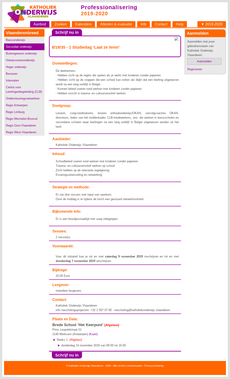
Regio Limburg (15, 112)
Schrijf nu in (67, 32)
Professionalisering (109, 7)
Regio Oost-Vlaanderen (21, 125)
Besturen (12, 73)
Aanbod (39, 24)
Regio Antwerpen (17, 105)
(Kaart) (93, 334)
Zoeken (61, 24)
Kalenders (83, 24)
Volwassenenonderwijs (20, 60)
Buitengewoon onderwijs (21, 53)
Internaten (12, 80)
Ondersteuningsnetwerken (23, 98)
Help (180, 24)
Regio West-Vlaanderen (21, 132)
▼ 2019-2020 (212, 24)
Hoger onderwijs (16, 67)
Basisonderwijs (15, 40)
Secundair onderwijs (19, 46)
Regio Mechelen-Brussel (22, 118)
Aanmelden (204, 61)
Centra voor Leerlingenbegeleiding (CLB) (24, 89)
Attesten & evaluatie (116, 24)
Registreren (194, 69)
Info (143, 24)
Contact (161, 24)
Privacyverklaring (154, 365)
